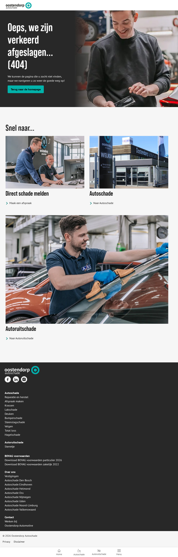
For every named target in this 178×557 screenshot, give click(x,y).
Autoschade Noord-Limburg (21, 505)
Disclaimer (19, 541)
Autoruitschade (14, 442)
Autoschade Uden (15, 501)
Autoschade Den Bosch (18, 480)
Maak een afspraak (20, 203)
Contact (9, 517)
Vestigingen (12, 476)
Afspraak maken (14, 401)
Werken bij (11, 521)
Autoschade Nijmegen (18, 497)
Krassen (9, 405)
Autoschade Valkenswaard (20, 509)
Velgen (9, 426)
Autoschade (12, 393)
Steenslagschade (15, 422)
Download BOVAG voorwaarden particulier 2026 (33, 460)
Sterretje (10, 446)
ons (12, 472)
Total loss (10, 430)
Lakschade (11, 409)
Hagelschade (12, 434)
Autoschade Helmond (17, 488)
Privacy (6, 541)
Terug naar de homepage (26, 89)
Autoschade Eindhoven (18, 484)
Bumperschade (13, 418)
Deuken (9, 413)
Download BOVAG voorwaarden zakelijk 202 (31, 464)
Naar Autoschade (103, 203)
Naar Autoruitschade (21, 338)
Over (7, 472)
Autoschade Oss (14, 493)
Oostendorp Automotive (19, 525)
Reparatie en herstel (16, 397)
